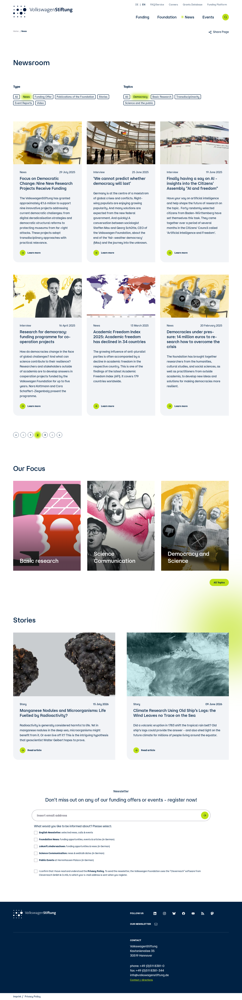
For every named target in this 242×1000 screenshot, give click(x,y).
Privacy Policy (96, 871)
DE (136, 4)
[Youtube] (193, 913)
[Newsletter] (156, 924)
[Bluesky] (174, 913)
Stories (103, 96)
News (189, 17)
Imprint (17, 996)
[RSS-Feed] (203, 913)
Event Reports (23, 103)
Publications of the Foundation (75, 96)
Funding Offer (43, 96)
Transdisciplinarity (187, 96)
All (16, 96)
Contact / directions (141, 979)
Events (208, 17)
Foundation (167, 17)
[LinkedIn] (155, 913)
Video (40, 103)
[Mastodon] (212, 913)
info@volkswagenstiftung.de (149, 975)
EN (143, 4)
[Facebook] (183, 913)
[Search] (225, 17)
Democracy (140, 96)
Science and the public (139, 103)
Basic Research (161, 96)
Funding (142, 17)
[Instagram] (164, 913)
